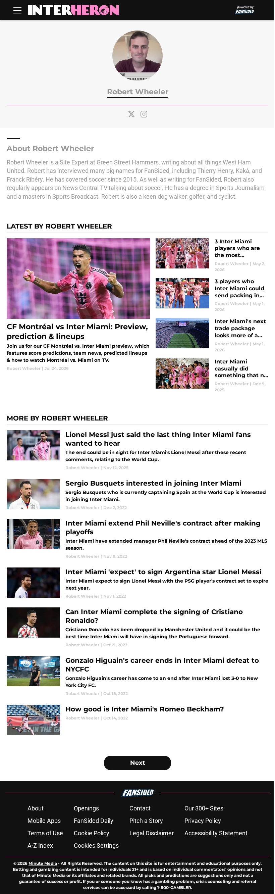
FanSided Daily (93, 820)
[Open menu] (17, 10)
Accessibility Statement (216, 833)
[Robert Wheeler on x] (131, 114)
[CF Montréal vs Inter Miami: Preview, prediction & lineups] (78, 305)
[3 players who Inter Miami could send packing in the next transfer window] (212, 295)
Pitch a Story (146, 820)
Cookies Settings (96, 845)
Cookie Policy (91, 833)
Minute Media (43, 863)
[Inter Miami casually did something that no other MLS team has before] (212, 375)
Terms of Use (45, 833)
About (36, 808)
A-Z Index (40, 845)
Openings (86, 808)
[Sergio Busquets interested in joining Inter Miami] (137, 495)
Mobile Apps (44, 820)
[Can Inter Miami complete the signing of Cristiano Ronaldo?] (137, 627)
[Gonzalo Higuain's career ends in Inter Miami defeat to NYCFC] (137, 676)
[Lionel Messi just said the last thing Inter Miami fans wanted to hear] (137, 450)
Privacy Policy (202, 820)
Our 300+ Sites (203, 808)
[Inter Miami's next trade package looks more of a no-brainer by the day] (212, 335)
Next (137, 762)
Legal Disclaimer (151, 833)
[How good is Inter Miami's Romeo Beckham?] (137, 720)
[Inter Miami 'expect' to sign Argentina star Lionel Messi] (137, 583)
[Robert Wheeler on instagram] (144, 114)
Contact (140, 808)
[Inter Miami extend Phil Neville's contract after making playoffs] (137, 539)
